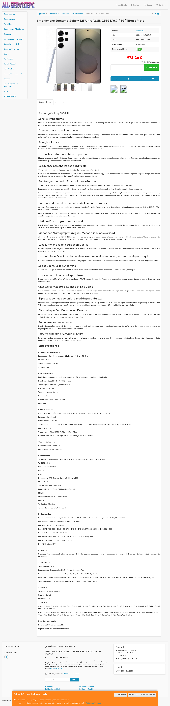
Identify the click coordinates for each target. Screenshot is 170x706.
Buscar (149, 5)
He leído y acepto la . (63, 674)
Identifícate (122, 5)
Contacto (137, 5)
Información (60, 103)
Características (45, 102)
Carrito (161, 5)
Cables (6, 54)
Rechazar (133, 694)
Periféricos (8, 59)
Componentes (9, 19)
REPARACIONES (10, 96)
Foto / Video (9, 69)
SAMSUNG (140, 30)
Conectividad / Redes (12, 44)
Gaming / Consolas (11, 49)
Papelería (7, 79)
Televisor (7, 34)
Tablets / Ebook (10, 64)
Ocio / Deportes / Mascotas (11, 85)
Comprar (151, 67)
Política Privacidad (52, 689)
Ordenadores (9, 14)
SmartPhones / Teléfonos (14, 29)
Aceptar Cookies (148, 694)
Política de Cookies (93, 703)
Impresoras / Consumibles (14, 39)
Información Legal (86, 686)
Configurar (121, 694)
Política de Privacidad (56, 668)
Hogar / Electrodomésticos (14, 74)
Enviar (75, 679)
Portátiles (8, 24)
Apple (6, 91)
